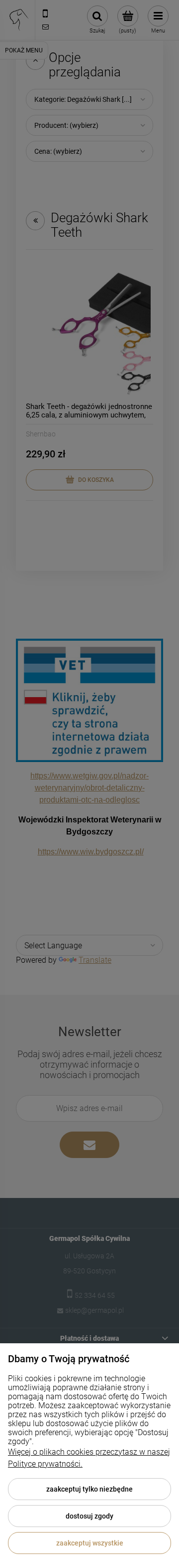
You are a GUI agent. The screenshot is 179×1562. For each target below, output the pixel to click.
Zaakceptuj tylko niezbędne (89, 1489)
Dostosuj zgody (89, 1516)
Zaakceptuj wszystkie (89, 1543)
